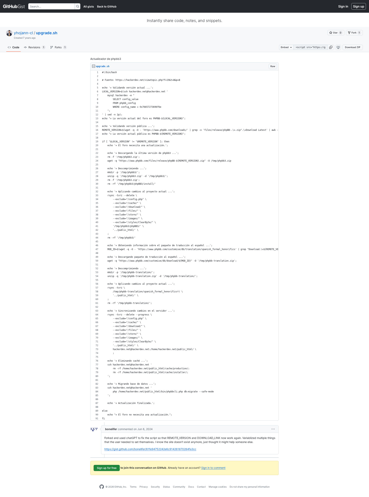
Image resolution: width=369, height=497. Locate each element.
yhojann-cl (23, 33)
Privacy (144, 486)
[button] (330, 47)
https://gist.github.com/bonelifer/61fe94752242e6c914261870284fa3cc (150, 449)
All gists (88, 6)
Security (155, 486)
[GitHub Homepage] (101, 486)
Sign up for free (106, 467)
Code (15, 47)
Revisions (36, 47)
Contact (201, 486)
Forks (60, 47)
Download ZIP (352, 47)
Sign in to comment (213, 467)
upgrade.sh (46, 33)
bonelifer (111, 429)
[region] (184, 245)
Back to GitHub (106, 6)
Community (179, 486)
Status (166, 486)
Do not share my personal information (250, 486)
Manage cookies (218, 486)
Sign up (358, 6)
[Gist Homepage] (14, 6)
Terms (133, 486)
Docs (191, 486)
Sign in (343, 6)
